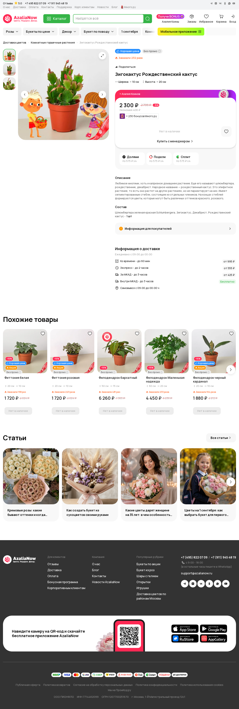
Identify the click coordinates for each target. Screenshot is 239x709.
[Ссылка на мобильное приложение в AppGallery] (213, 638)
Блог (115, 7)
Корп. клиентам (84, 7)
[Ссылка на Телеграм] (184, 583)
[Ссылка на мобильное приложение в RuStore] (184, 638)
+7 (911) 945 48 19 (223, 557)
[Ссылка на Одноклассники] (209, 583)
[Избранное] (226, 131)
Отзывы (8, 3)
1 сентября (129, 32)
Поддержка (64, 7)
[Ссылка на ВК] (201, 583)
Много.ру (130, 7)
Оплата (33, 7)
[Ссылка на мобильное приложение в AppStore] (184, 629)
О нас (6, 7)
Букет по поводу (96, 32)
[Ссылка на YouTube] (226, 583)
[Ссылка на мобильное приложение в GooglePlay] (213, 629)
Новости (103, 7)
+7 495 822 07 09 (35, 3)
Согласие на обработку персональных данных (103, 685)
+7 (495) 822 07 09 (194, 557)
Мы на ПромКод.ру (119, 690)
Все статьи (219, 438)
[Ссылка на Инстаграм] (193, 583)
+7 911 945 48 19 (58, 3)
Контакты (47, 7)
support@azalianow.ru (196, 573)
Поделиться (127, 66)
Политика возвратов (56, 685)
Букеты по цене (38, 32)
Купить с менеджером (173, 141)
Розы (10, 32)
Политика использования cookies (201, 685)
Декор (67, 32)
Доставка (19, 7)
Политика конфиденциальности (156, 685)
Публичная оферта (28, 685)
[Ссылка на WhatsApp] (217, 583)
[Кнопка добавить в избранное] (43, 333)
